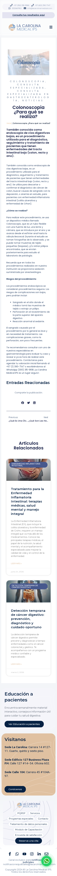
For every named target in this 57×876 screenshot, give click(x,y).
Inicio (9, 123)
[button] (51, 27)
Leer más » (16, 563)
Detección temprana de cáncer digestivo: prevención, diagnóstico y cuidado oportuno (28, 619)
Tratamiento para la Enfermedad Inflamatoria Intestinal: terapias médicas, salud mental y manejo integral (27, 501)
